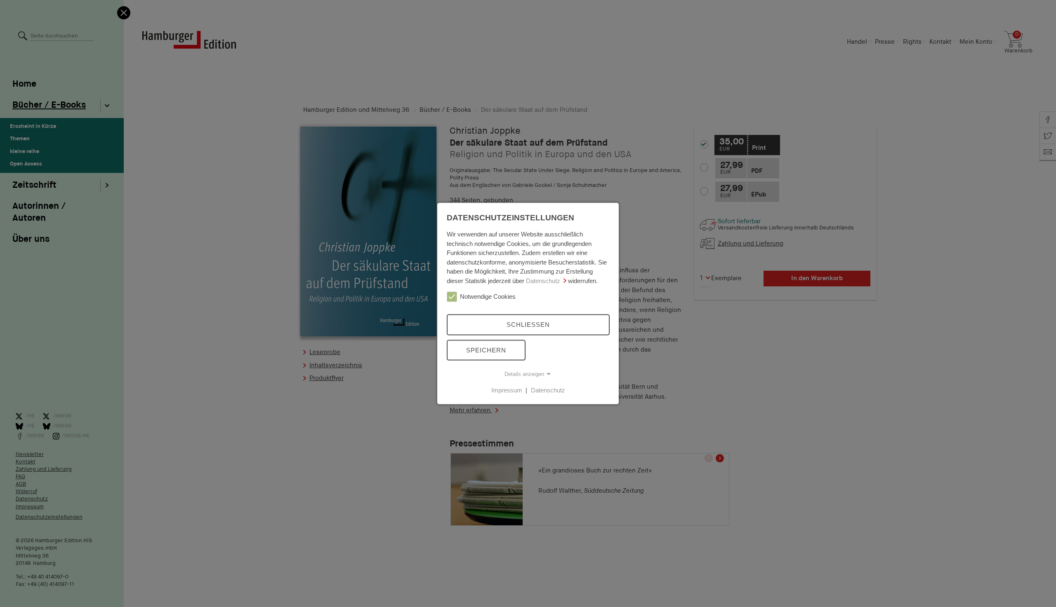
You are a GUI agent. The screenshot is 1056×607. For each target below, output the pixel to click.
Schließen (528, 324)
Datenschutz (543, 280)
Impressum (506, 390)
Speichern (486, 349)
